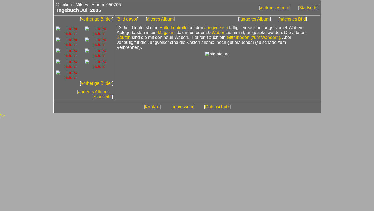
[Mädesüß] (70, 55)
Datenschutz (217, 107)
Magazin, (167, 32)
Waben (218, 32)
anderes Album (274, 7)
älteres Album (160, 19)
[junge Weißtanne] (99, 33)
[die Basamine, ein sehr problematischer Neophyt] (99, 55)
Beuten (124, 37)
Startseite (308, 7)
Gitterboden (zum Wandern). (254, 37)
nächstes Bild (293, 19)
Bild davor (127, 19)
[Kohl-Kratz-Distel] (99, 44)
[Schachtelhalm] (70, 66)
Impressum (182, 107)
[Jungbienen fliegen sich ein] (70, 44)
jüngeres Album (254, 19)
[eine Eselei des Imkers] (70, 33)
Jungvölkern (216, 27)
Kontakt (152, 107)
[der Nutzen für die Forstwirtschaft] (70, 77)
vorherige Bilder (96, 19)
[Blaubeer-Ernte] (99, 66)
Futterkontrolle (174, 27)
